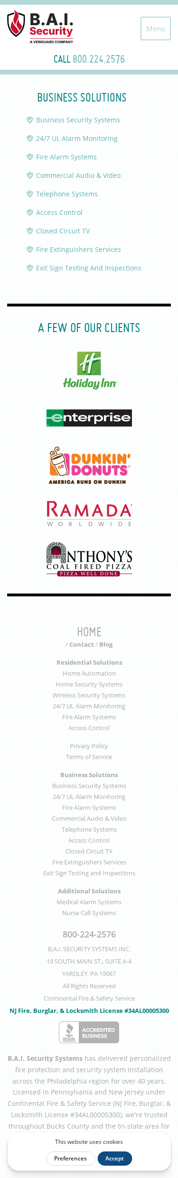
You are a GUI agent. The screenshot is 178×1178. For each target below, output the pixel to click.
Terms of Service (89, 756)
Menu (155, 28)
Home (89, 632)
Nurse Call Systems (89, 913)
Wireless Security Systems (89, 695)
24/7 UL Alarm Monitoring (77, 138)
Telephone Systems (67, 193)
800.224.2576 (99, 59)
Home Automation (89, 673)
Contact (81, 644)
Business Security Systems (78, 119)
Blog (105, 644)
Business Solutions (89, 774)
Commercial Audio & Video (78, 175)
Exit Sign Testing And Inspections (88, 267)
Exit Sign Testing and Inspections (89, 873)
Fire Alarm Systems (66, 156)
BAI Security (50, 26)
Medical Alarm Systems (89, 902)
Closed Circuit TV (63, 230)
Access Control (59, 212)
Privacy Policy (89, 746)
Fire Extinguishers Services (78, 249)
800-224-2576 (89, 934)
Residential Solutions (89, 662)
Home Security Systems (89, 684)
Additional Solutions (89, 891)
